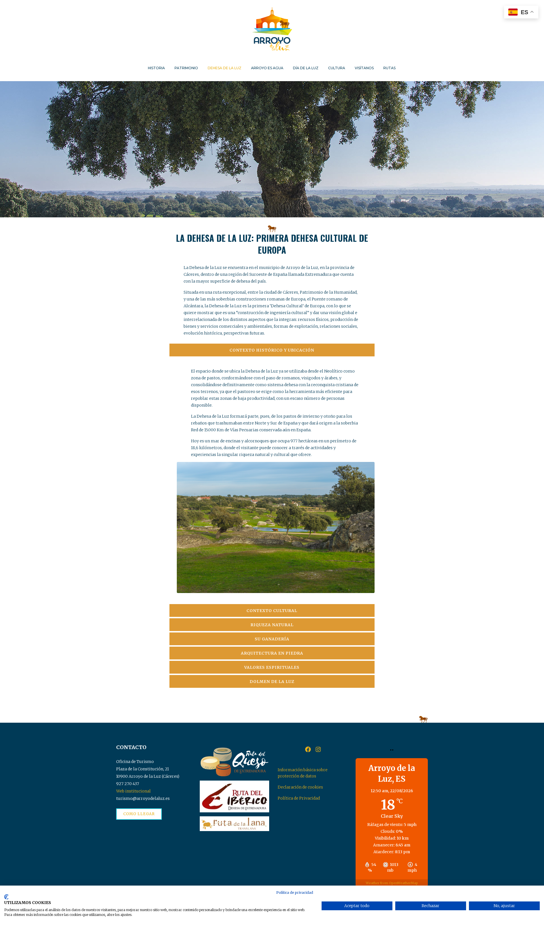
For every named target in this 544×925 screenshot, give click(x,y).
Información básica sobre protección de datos (303, 773)
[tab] (271, 350)
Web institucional (133, 791)
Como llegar (139, 814)
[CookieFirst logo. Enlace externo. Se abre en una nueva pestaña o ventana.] (6, 896)
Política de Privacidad (299, 798)
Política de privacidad (294, 892)
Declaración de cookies (300, 787)
